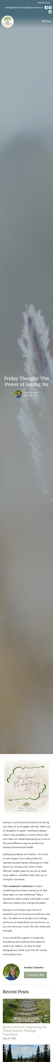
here (19, 954)
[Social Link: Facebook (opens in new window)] (46, 7)
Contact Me (35, 975)
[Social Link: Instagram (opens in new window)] (50, 7)
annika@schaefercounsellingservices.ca (24, 7)
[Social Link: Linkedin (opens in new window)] (50, 11)
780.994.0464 (44, 3)
